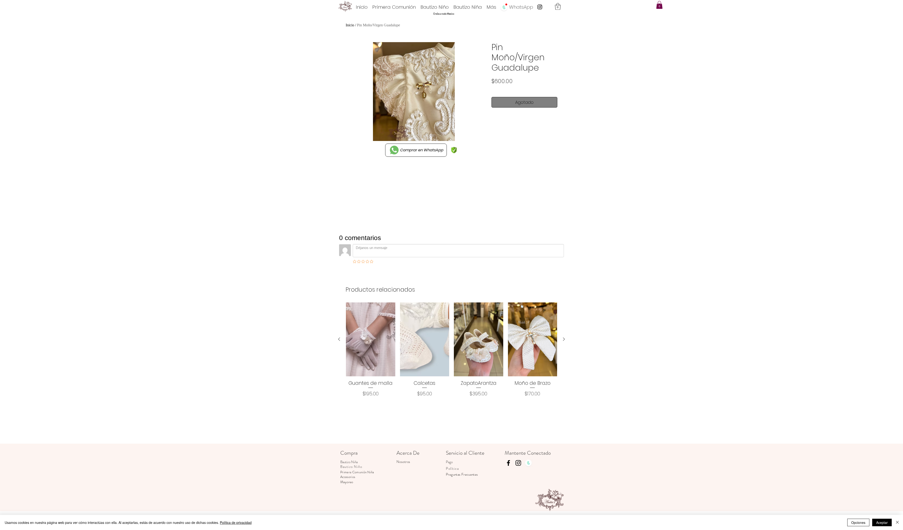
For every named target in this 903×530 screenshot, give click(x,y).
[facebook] (508, 463)
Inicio (350, 25)
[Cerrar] (897, 522)
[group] (451, 350)
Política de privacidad (236, 522)
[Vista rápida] (370, 339)
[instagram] (540, 7)
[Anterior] (339, 339)
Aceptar (882, 522)
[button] (558, 6)
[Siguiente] (564, 339)
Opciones (858, 522)
